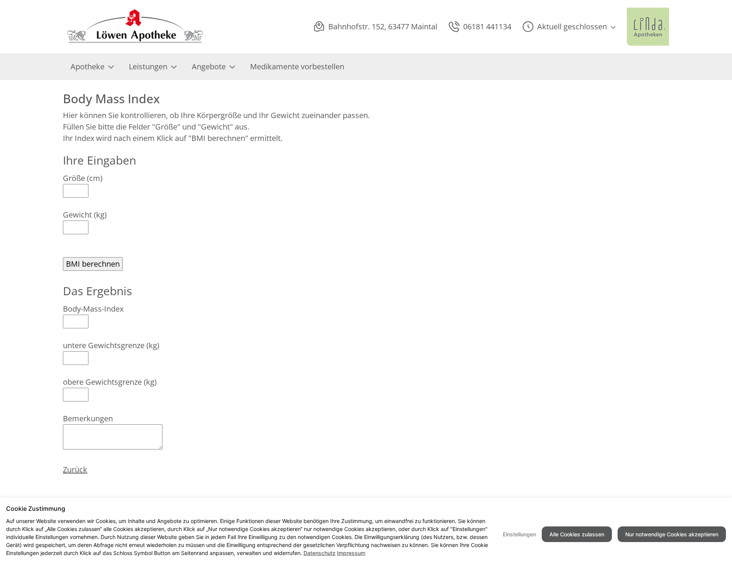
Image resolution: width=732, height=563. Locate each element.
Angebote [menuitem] (209, 66)
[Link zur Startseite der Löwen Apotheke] (133, 27)
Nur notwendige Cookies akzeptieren (671, 534)
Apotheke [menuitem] (87, 66)
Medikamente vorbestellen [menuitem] (297, 66)
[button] (569, 26)
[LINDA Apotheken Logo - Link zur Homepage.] (648, 27)
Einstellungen (519, 534)
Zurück (75, 469)
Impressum (351, 553)
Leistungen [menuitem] (148, 66)
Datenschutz (319, 553)
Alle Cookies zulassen (576, 534)
